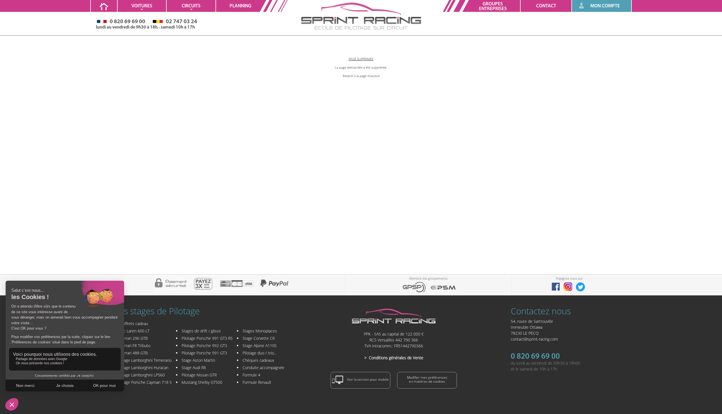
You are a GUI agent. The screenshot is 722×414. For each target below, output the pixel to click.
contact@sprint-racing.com (534, 339)
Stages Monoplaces (260, 331)
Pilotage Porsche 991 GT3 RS (207, 338)
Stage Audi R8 (194, 367)
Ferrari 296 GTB (134, 338)
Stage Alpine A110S (260, 345)
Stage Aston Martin (198, 360)
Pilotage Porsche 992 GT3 (204, 345)
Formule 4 (251, 375)
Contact (546, 6)
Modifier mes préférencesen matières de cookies (427, 379)
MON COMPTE (605, 6)
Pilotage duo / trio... (259, 353)
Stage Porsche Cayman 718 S (146, 382)
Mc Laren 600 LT (134, 331)
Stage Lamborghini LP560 (142, 375)
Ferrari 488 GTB (134, 353)
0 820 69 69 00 (535, 357)
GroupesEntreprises (493, 6)
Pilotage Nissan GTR (199, 375)
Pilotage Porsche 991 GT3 (204, 353)
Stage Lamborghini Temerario (145, 360)
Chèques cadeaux (258, 360)
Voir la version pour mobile (367, 379)
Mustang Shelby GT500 (202, 382)
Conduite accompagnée (263, 367)
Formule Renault (257, 382)
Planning (240, 6)
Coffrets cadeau (134, 323)
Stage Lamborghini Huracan (144, 367)
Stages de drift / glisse (201, 331)
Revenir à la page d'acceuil (361, 76)
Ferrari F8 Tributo (135, 345)
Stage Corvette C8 (259, 338)
